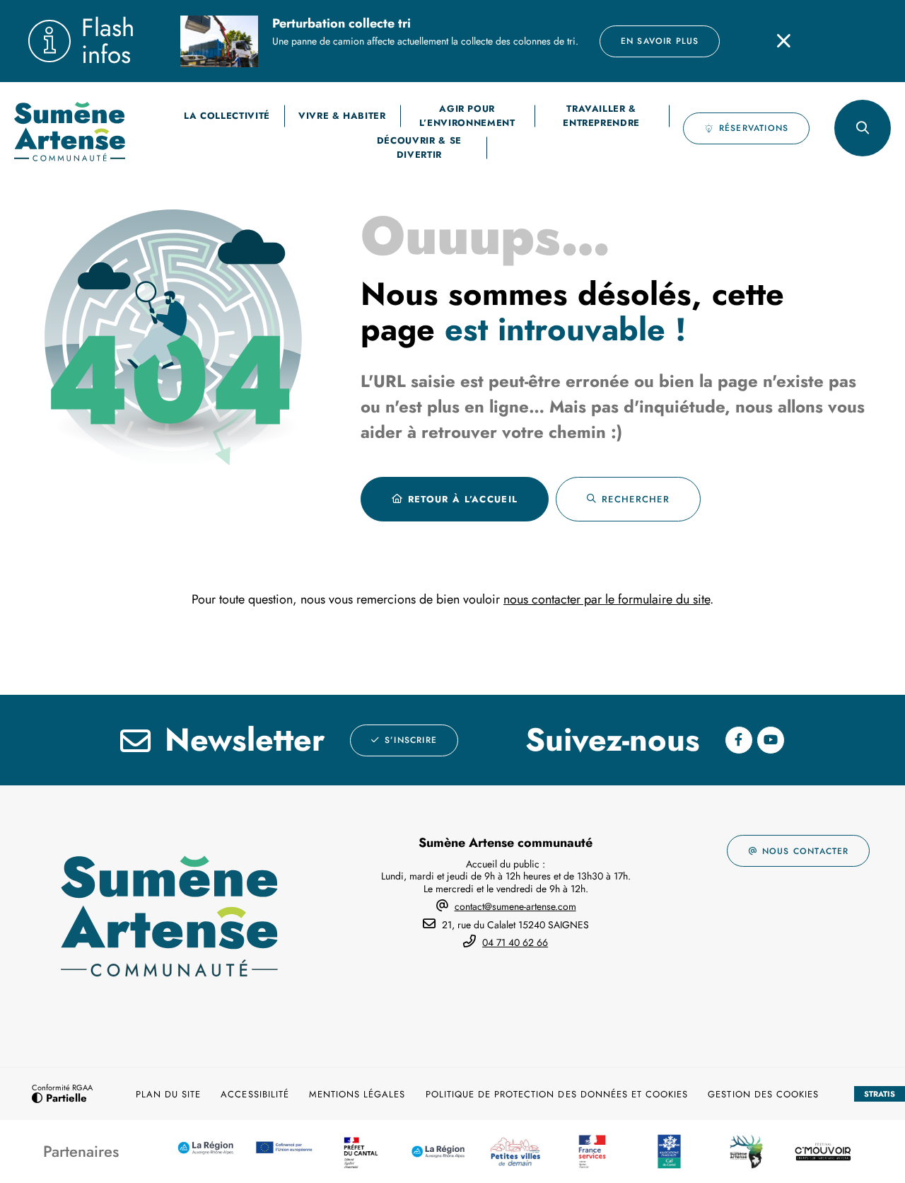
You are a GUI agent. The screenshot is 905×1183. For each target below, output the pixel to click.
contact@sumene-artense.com (515, 906)
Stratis (879, 1094)
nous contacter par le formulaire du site (606, 599)
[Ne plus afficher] (783, 41)
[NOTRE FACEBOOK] (739, 740)
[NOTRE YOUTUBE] (771, 740)
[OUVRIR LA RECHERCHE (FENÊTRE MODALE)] (862, 128)
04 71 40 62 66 (515, 942)
